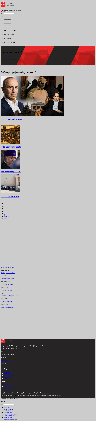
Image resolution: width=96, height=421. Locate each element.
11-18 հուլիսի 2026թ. (10, 196)
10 (4, 215)
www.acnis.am (4, 366)
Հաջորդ (6, 216)
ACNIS (17, 398)
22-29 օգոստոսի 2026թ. (11, 119)
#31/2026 (6, 385)
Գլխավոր (6, 57)
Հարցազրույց (7, 38)
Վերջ (5, 218)
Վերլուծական (7, 23)
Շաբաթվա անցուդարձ (10, 30)
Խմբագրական (7, 19)
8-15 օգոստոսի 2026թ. (11, 171)
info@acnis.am (5, 360)
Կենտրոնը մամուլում (10, 42)
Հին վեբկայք (7, 377)
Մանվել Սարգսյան (9, 388)
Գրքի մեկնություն (9, 34)
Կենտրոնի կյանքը (9, 375)
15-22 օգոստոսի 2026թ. (11, 147)
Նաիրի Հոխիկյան (9, 386)
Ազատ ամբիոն (7, 27)
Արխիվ (6, 378)
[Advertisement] (46, 242)
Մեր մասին (7, 373)
